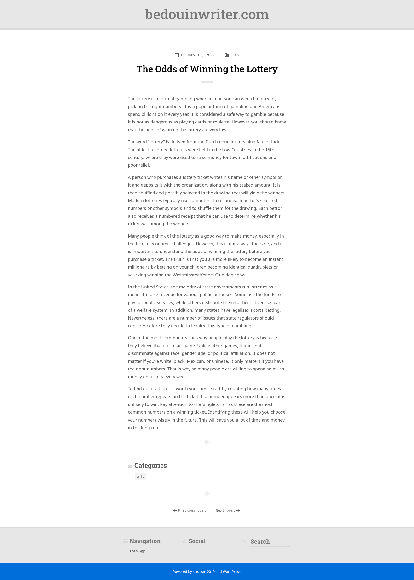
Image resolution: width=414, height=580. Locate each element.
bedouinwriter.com (207, 14)
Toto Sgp (137, 551)
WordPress (232, 571)
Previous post (192, 510)
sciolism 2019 (204, 571)
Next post (225, 510)
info (234, 55)
